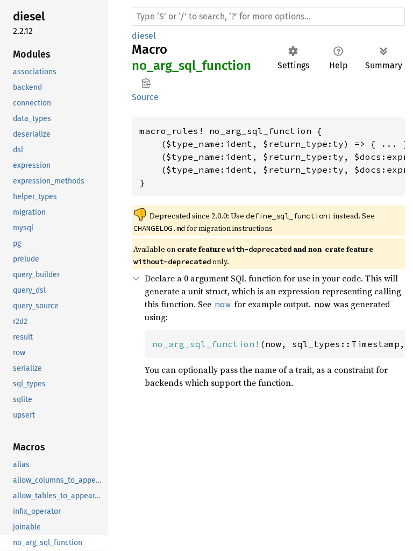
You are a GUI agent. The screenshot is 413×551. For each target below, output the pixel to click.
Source (145, 97)
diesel (144, 36)
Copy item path (146, 83)
